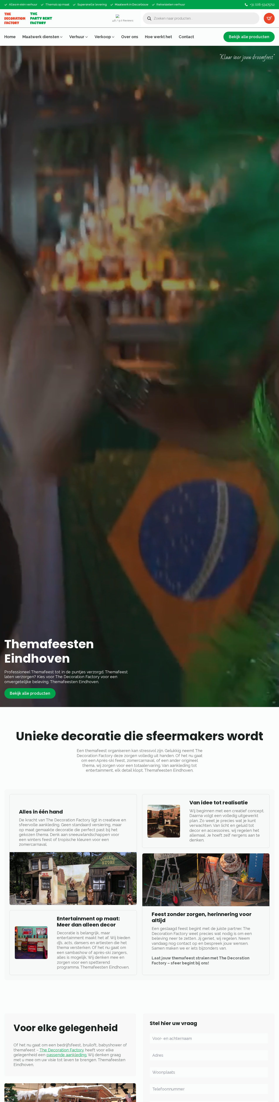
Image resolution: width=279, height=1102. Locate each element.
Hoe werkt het (158, 37)
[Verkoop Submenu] (112, 37)
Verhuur (76, 37)
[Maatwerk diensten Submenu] (61, 37)
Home (10, 37)
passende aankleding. (66, 1055)
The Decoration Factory (61, 1050)
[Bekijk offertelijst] (269, 18)
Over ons (129, 37)
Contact (186, 37)
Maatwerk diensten (40, 37)
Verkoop (103, 37)
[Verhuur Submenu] (86, 37)
